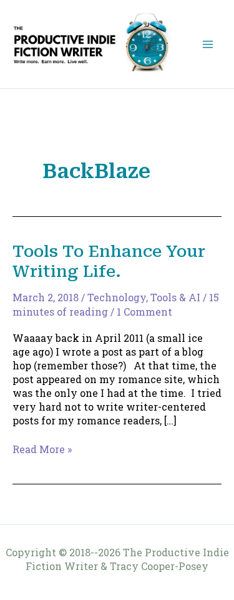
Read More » (42, 449)
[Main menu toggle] (208, 44)
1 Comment (144, 311)
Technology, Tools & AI (143, 297)
